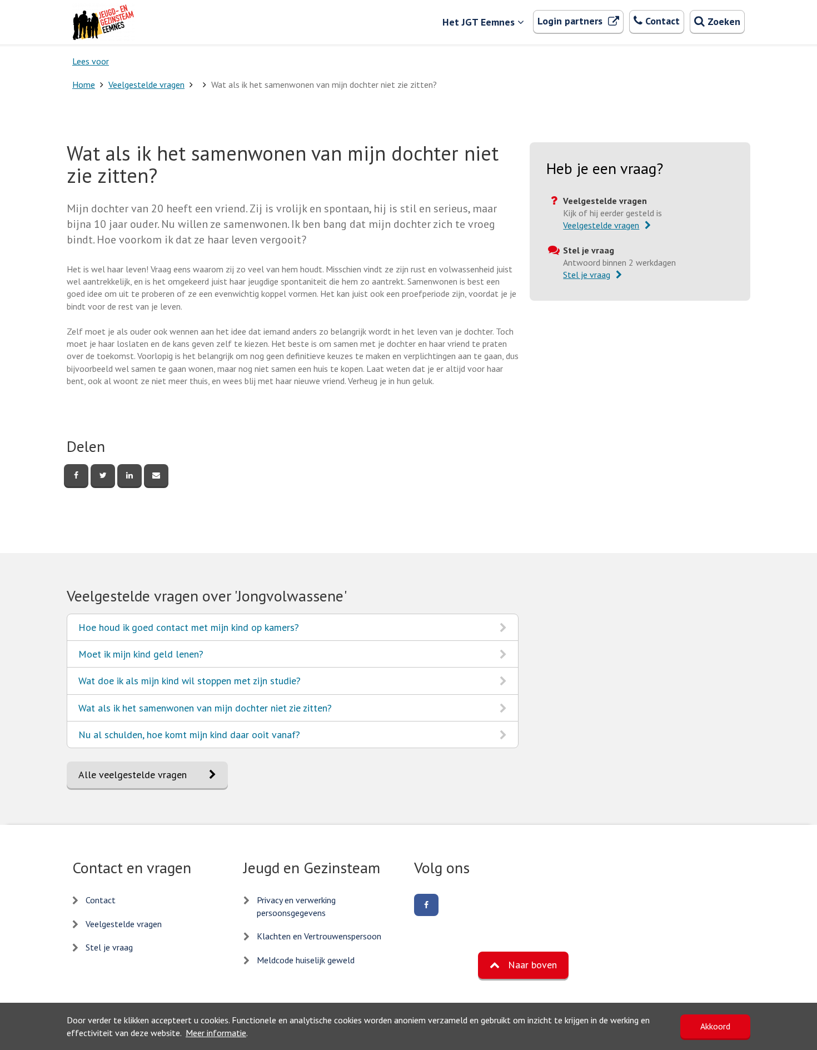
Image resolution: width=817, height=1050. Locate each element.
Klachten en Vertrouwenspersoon (319, 936)
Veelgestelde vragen (146, 84)
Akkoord (715, 1026)
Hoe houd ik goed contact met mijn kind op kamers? (188, 630)
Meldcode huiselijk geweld (306, 960)
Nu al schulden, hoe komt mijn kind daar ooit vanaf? (189, 738)
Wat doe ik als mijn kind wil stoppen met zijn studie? (189, 684)
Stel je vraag (109, 947)
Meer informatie (216, 1032)
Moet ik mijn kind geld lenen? (140, 657)
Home (83, 84)
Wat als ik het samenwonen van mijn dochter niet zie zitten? (205, 711)
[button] (523, 965)
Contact (101, 899)
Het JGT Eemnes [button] (478, 22)
